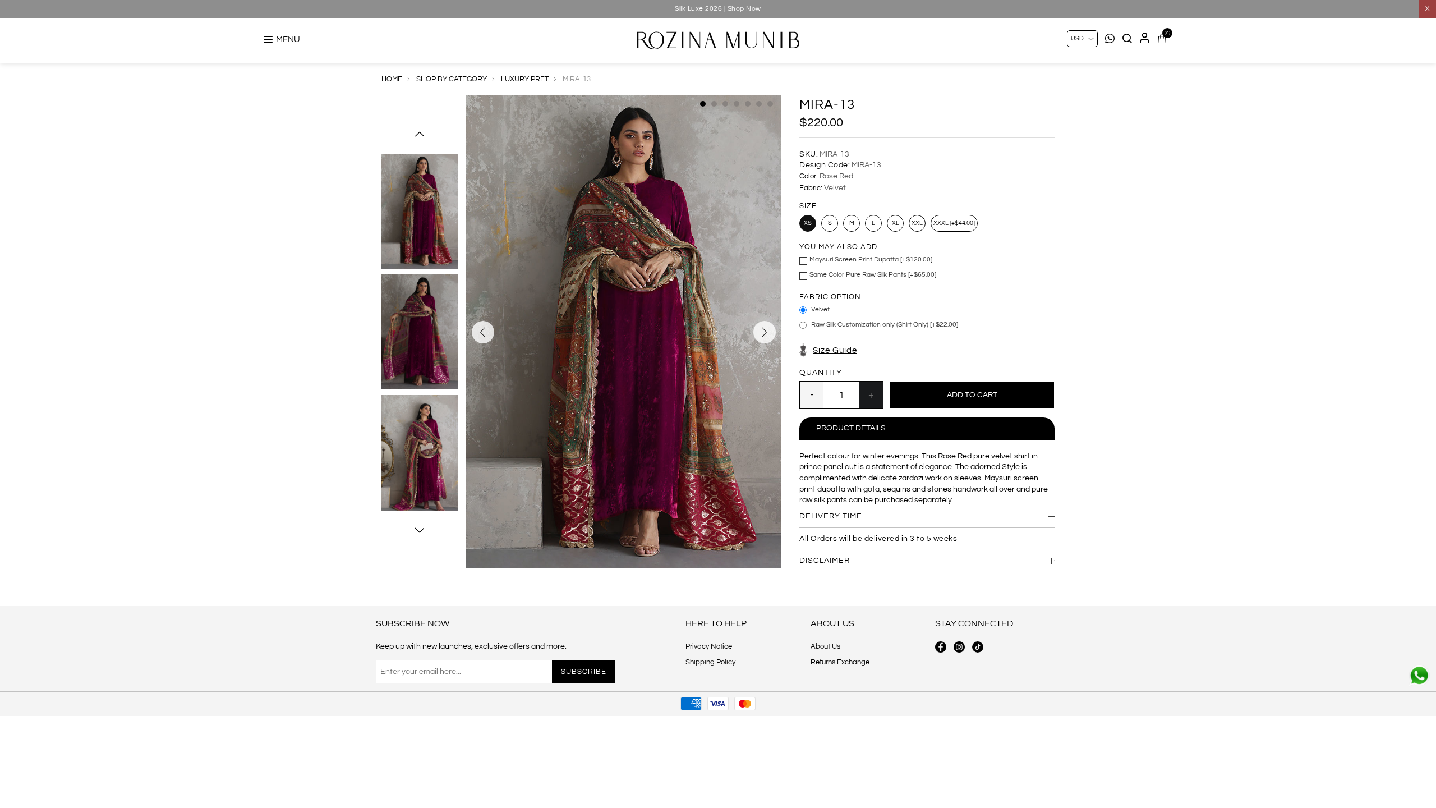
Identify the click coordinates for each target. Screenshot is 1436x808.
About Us (825, 646)
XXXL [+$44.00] (954, 223)
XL (895, 223)
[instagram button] (959, 647)
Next (419, 530)
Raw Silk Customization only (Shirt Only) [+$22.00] (884, 324)
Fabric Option (830, 297)
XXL (917, 223)
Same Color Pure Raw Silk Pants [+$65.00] (872, 274)
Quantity (820, 373)
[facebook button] (940, 647)
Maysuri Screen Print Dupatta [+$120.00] (870, 259)
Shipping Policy (710, 662)
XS (808, 223)
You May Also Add (838, 247)
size (808, 206)
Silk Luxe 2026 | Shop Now (718, 8)
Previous (419, 134)
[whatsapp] (1419, 675)
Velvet (820, 309)
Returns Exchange (840, 662)
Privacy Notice (708, 646)
